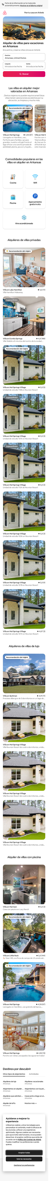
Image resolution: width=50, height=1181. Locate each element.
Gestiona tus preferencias (24, 1165)
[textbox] (13, 66)
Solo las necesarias (24, 1159)
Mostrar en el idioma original (31, 5)
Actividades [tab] (34, 1074)
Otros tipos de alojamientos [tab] (14, 1074)
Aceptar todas (24, 1153)
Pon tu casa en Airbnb (34, 12)
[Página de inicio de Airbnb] (5, 12)
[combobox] (24, 58)
